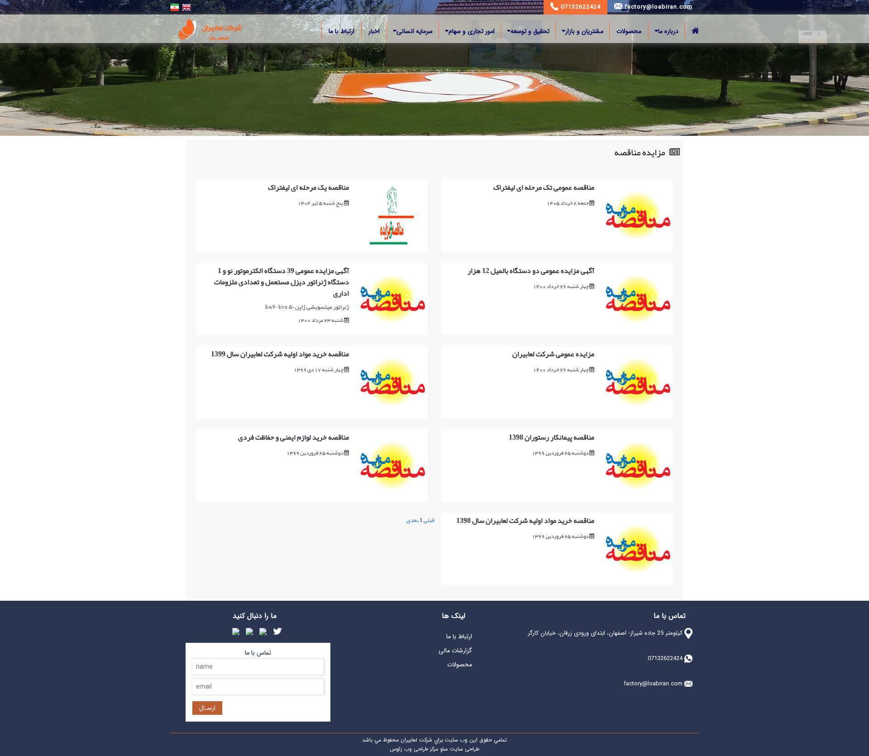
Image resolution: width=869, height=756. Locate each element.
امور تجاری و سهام (472, 31)
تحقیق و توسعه (530, 31)
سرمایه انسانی (414, 31)
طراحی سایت (463, 749)
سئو (443, 749)
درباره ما (668, 31)
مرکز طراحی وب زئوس (414, 749)
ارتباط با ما (341, 31)
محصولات (628, 31)
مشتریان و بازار (584, 31)
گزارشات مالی (455, 650)
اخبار (374, 31)
